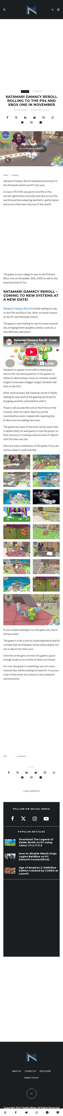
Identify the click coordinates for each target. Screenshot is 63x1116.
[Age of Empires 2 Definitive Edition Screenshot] (10, 871)
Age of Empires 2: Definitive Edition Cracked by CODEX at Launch (38, 870)
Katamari (22, 756)
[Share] (7, 117)
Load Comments (31, 791)
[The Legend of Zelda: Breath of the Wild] (10, 842)
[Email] (43, 117)
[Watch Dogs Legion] (10, 857)
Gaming (25, 91)
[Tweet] (16, 117)
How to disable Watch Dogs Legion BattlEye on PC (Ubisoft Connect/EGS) (38, 856)
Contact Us (30, 1071)
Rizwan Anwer (21, 110)
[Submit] (34, 117)
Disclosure (45, 1071)
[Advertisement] (31, 52)
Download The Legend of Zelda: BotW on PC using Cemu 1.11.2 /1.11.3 (36, 842)
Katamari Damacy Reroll (17, 308)
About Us (16, 1071)
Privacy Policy (31, 1077)
